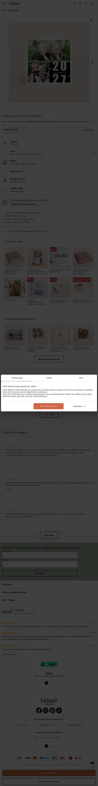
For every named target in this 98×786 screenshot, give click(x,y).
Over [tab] (81, 378)
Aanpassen (77, 406)
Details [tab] (49, 378)
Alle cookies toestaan (48, 406)
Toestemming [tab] (17, 378)
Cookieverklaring (40, 396)
